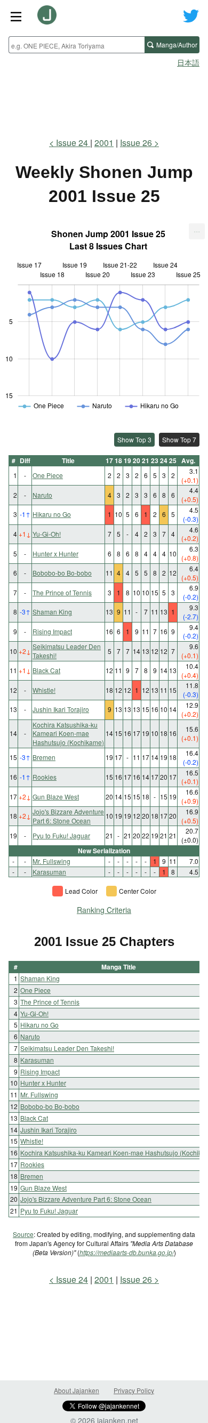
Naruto (42, 494)
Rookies (45, 776)
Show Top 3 (134, 439)
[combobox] (77, 44)
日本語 (188, 62)
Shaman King (52, 611)
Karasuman (49, 871)
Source (23, 1234)
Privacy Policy (134, 1390)
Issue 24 (73, 142)
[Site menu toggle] (16, 16)
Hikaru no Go (52, 514)
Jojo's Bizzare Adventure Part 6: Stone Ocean (68, 816)
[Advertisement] (104, 99)
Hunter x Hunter (55, 553)
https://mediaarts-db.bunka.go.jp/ (126, 1252)
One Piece (48, 475)
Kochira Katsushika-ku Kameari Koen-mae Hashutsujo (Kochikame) (68, 733)
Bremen (44, 757)
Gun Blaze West (56, 796)
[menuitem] (197, 231)
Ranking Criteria (104, 909)
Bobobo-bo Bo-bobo (62, 572)
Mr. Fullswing (51, 861)
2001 (104, 142)
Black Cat (46, 670)
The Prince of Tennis (62, 592)
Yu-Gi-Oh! (47, 533)
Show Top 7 (179, 439)
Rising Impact (52, 631)
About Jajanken (76, 1390)
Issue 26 (136, 142)
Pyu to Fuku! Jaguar (61, 835)
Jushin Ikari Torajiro (61, 709)
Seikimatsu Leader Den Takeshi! (67, 651)
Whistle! (44, 689)
